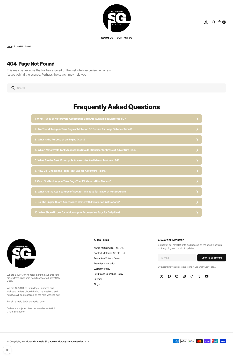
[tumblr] (199, 276)
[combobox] (116, 87)
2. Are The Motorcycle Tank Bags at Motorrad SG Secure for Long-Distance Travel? (83, 129)
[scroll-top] (227, 351)
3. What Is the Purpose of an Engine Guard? (60, 139)
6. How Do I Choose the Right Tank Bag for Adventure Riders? (70, 170)
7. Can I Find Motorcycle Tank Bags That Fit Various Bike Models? (73, 181)
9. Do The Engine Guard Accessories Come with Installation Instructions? (77, 202)
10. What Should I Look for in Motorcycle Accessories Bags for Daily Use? (77, 212)
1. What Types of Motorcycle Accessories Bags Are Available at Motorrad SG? (80, 118)
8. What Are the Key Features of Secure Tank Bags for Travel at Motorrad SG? (80, 191)
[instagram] (184, 276)
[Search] (213, 22)
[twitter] (161, 276)
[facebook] (169, 276)
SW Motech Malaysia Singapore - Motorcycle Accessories (52, 341)
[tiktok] (191, 276)
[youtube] (206, 276)
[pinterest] (176, 276)
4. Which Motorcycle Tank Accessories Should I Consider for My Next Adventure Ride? (85, 150)
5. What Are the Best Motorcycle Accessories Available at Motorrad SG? (77, 160)
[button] (206, 22)
